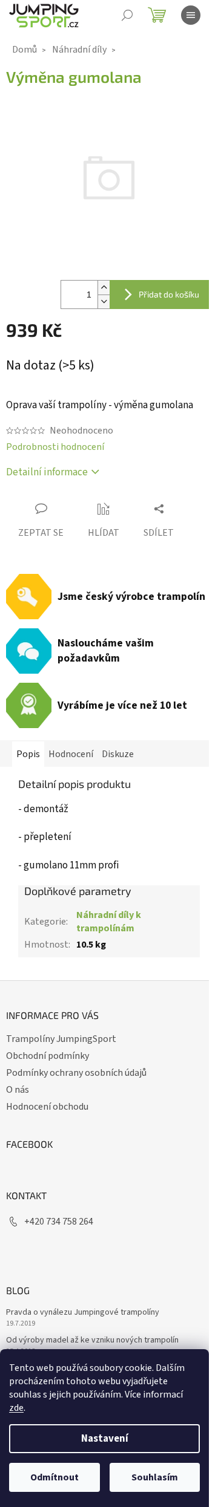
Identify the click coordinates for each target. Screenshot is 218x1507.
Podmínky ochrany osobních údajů (76, 1072)
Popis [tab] (28, 754)
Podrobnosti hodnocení (55, 447)
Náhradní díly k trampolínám (108, 921)
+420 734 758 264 (58, 1221)
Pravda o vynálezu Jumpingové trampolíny (82, 1312)
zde (16, 1407)
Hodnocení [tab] (70, 754)
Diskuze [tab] (118, 754)
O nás (17, 1089)
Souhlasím (154, 1477)
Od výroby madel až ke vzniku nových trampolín (92, 1340)
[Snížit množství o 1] (103, 301)
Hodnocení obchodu (47, 1106)
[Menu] (191, 15)
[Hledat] (127, 15)
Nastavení (104, 1438)
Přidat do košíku (169, 294)
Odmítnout (54, 1477)
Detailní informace (47, 472)
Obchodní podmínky (47, 1056)
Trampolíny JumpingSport (61, 1039)
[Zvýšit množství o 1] (103, 288)
